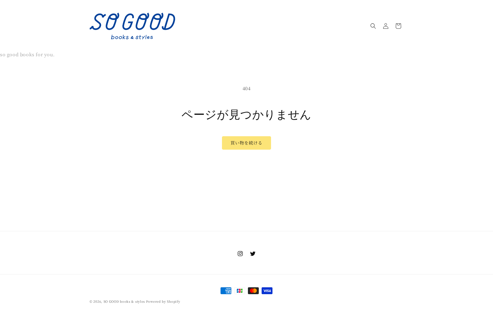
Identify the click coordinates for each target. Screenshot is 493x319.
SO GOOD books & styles (124, 301)
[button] (373, 26)
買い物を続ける (246, 143)
